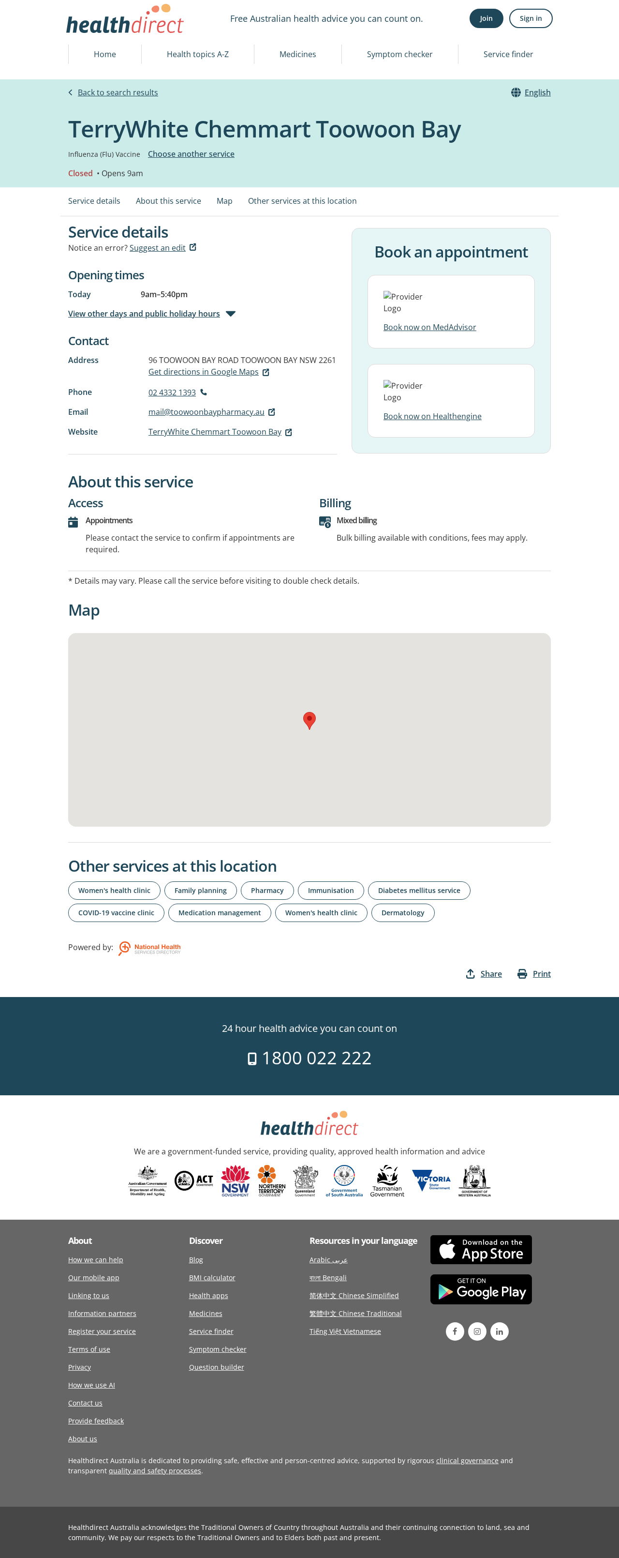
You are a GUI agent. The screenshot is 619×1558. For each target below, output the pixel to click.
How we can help (95, 1259)
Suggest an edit (158, 247)
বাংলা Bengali (328, 1277)
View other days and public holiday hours (144, 313)
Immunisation (331, 890)
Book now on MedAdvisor (429, 327)
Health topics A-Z (198, 54)
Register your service (102, 1331)
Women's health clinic (114, 890)
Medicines (298, 54)
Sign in (531, 18)
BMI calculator (212, 1277)
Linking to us (88, 1295)
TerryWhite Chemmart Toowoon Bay (214, 431)
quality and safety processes (155, 1470)
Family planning (201, 890)
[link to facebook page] (455, 1331)
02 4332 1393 (172, 392)
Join (486, 18)
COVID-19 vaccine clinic (116, 912)
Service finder (508, 54)
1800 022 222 (314, 1058)
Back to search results (118, 92)
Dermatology (403, 912)
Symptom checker (400, 54)
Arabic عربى (329, 1259)
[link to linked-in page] (499, 1331)
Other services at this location (302, 201)
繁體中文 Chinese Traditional (356, 1313)
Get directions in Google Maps (203, 371)
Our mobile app (93, 1277)
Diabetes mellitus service (419, 890)
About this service (168, 201)
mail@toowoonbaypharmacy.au (206, 412)
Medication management (219, 912)
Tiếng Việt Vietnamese (345, 1331)
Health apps (208, 1295)
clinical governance (467, 1460)
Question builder (216, 1367)
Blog (196, 1259)
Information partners (102, 1313)
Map (225, 201)
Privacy (79, 1367)
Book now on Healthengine (432, 416)
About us (82, 1438)
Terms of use (89, 1349)
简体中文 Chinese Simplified (354, 1295)
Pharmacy (267, 890)
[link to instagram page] (477, 1331)
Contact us (85, 1402)
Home (105, 54)
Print (542, 973)
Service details (94, 201)
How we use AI (91, 1385)
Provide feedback (96, 1420)
